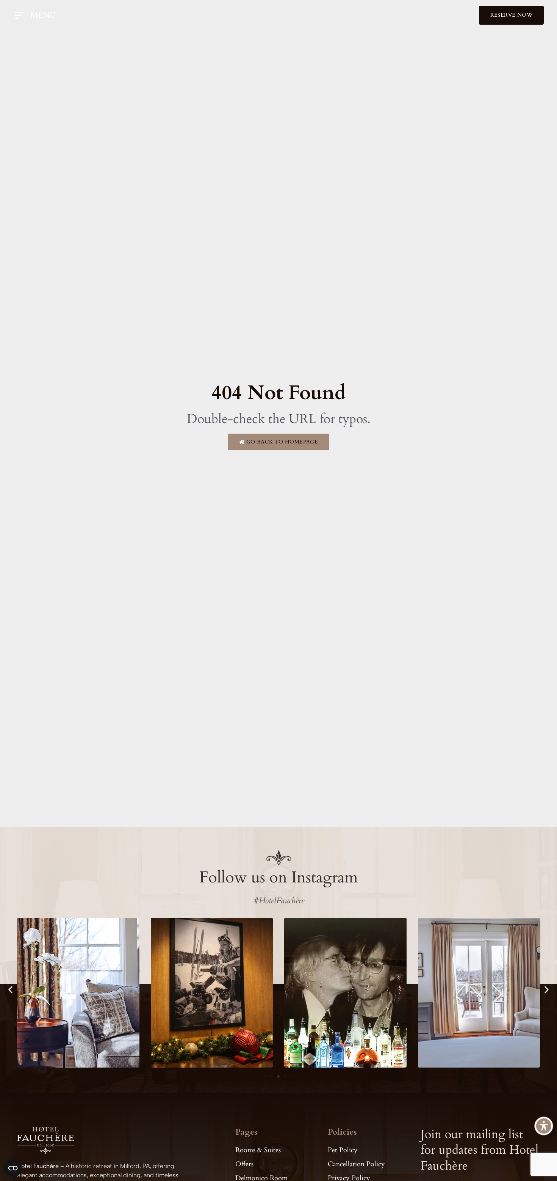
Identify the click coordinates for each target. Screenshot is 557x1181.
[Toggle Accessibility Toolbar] (544, 1126)
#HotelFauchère (278, 900)
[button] (10, 990)
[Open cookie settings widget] (13, 1168)
